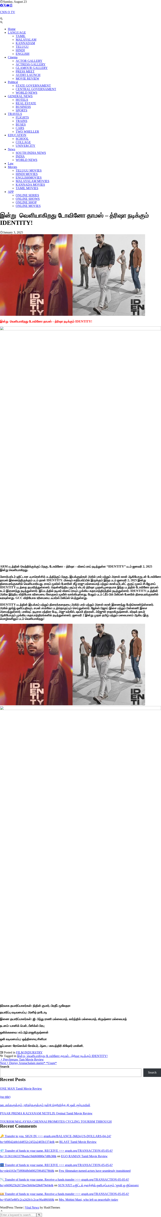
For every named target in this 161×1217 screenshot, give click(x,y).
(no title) (5, 1097)
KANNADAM (25, 43)
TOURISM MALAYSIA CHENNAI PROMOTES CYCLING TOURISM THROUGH (56, 1121)
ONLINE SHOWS (28, 198)
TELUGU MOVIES (29, 170)
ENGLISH (22, 53)
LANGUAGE (17, 32)
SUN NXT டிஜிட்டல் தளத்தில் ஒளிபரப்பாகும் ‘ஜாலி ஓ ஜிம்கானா (98, 1185)
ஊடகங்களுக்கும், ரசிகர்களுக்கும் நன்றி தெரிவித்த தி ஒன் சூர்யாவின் (45, 1105)
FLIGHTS (22, 117)
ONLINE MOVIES (28, 206)
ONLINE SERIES (27, 195)
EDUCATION (17, 135)
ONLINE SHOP (26, 202)
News (11, 149)
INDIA (20, 156)
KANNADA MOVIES (30, 184)
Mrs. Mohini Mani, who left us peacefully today (88, 1199)
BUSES (21, 124)
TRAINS (21, 121)
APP (11, 191)
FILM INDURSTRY (29, 1052)
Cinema (12, 57)
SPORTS (21, 110)
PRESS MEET (25, 71)
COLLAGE (23, 142)
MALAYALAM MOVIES (32, 181)
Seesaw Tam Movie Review (23, 1059)
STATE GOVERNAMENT (33, 85)
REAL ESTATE (26, 103)
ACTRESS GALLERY (31, 64)
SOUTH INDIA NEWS (31, 152)
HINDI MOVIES (27, 174)
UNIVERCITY (25, 145)
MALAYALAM (26, 39)
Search (4, 1066)
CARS (20, 128)
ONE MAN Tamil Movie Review (21, 1088)
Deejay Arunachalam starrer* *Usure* (28, 1063)
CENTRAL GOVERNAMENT (36, 89)
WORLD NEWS (26, 92)
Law (11, 163)
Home (12, 29)
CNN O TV (7, 12)
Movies (12, 167)
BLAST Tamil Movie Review (78, 1142)
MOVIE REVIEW (27, 78)
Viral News (32, 1207)
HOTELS (22, 99)
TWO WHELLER (27, 131)
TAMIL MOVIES (27, 188)
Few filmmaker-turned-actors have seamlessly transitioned (95, 1170)
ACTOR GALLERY (29, 60)
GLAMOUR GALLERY (32, 68)
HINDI (20, 50)
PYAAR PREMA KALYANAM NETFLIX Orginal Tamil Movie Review (46, 1113)
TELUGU (22, 46)
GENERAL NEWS (20, 96)
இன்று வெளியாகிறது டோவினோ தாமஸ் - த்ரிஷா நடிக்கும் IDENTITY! (62, 1056)
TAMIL (21, 36)
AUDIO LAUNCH (28, 75)
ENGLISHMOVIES (29, 177)
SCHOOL (22, 138)
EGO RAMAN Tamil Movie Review (84, 1156)
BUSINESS (23, 106)
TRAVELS (15, 114)
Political (13, 82)
